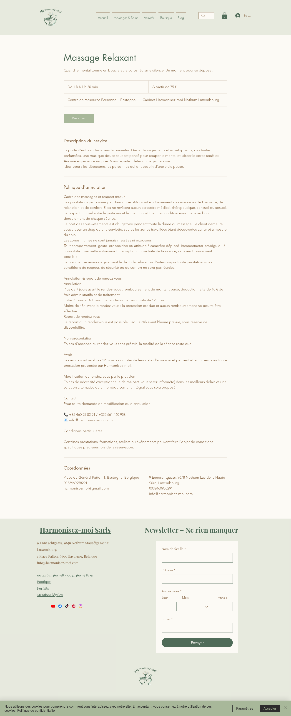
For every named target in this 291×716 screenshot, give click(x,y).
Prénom (168, 570)
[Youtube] (53, 606)
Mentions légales (50, 595)
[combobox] (197, 606)
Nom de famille (174, 549)
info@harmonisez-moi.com (57, 563)
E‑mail (167, 619)
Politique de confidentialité (36, 710)
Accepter (269, 708)
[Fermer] (285, 708)
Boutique (44, 581)
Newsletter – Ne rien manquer (191, 529)
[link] (79, 118)
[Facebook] (60, 606)
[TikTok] (67, 606)
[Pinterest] (73, 606)
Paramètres (244, 708)
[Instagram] (80, 606)
